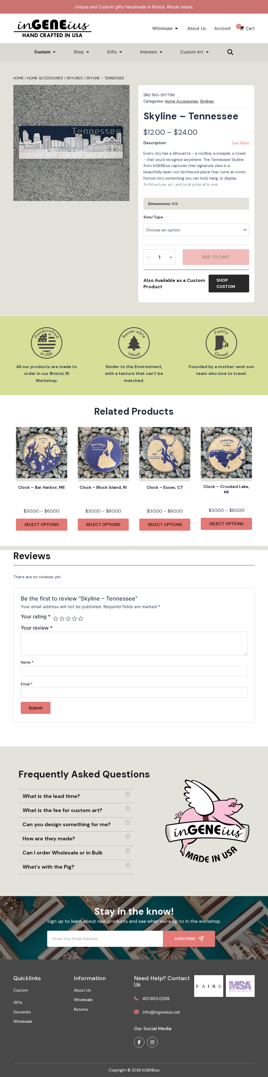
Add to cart (216, 257)
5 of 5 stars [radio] (80, 618)
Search (171, 74)
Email (26, 684)
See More (240, 143)
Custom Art (191, 51)
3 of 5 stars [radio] (68, 618)
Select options (41, 524)
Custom (43, 51)
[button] (76, 796)
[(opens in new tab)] (208, 985)
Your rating (36, 617)
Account (222, 28)
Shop (79, 51)
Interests (148, 51)
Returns (81, 1009)
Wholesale (163, 28)
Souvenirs (22, 1012)
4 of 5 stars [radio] (74, 618)
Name (27, 662)
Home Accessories (45, 78)
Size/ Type (153, 217)
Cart (247, 28)
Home (18, 78)
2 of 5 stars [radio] (61, 618)
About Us (196, 28)
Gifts (112, 51)
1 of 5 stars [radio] (55, 618)
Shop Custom (225, 283)
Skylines (207, 101)
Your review (37, 628)
